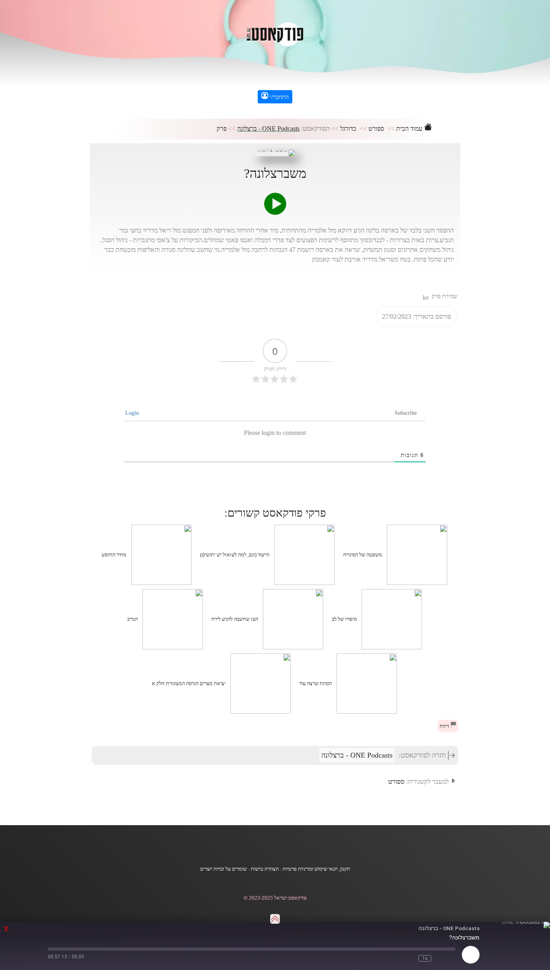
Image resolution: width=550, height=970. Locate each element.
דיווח (445, 726)
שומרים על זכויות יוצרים (223, 869)
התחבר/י (278, 97)
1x (425, 958)
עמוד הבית (410, 128)
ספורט (376, 128)
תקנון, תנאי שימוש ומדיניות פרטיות (316, 869)
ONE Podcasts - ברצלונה (268, 128)
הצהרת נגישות (265, 869)
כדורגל (348, 128)
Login (133, 413)
